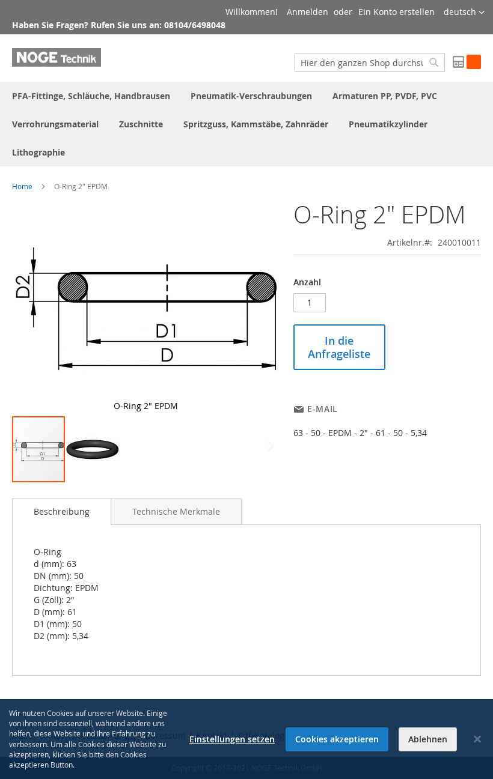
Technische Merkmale (176, 511)
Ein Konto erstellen (396, 11)
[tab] (61, 512)
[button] (464, 12)
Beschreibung (62, 511)
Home (22, 186)
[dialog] (246, 739)
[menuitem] (91, 96)
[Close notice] (477, 739)
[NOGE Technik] (56, 57)
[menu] (246, 124)
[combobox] (370, 62)
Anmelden (307, 11)
